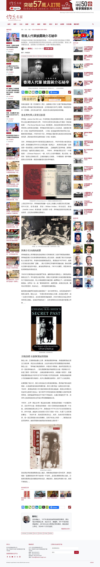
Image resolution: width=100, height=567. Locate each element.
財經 (26, 24)
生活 (32, 24)
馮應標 (85, 159)
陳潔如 (50, 56)
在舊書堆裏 (48, 49)
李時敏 (45, 56)
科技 (50, 24)
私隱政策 (92, 562)
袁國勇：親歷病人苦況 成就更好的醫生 (88, 57)
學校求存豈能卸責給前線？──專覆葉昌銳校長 (88, 83)
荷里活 (40, 56)
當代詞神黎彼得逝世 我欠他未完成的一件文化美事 (88, 211)
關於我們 (76, 24)
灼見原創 (24, 56)
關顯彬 (85, 92)
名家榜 (62, 24)
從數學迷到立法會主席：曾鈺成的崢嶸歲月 (88, 142)
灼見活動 (68, 24)
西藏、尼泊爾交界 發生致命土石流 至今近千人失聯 (12, 114)
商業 (44, 24)
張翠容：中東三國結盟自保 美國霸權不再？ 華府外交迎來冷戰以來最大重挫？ (88, 101)
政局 (9, 24)
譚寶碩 (85, 67)
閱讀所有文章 (65, 529)
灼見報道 (9, 110)
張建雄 (85, 152)
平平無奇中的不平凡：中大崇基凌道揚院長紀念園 (88, 168)
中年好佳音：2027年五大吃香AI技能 (88, 202)
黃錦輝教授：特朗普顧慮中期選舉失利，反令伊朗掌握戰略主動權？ (12, 158)
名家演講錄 (9, 43)
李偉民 (85, 196)
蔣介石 (35, 56)
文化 (21, 24)
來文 (85, 85)
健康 (38, 24)
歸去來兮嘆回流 (88, 158)
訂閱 (76, 552)
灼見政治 (9, 63)
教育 (15, 24)
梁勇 (85, 171)
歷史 (29, 29)
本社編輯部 (11, 49)
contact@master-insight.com (39, 557)
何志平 (85, 135)
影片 (56, 24)
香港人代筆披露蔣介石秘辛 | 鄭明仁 (39, 29)
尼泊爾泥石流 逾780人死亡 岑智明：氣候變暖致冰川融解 (12, 68)
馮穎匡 (85, 205)
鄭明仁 (30, 49)
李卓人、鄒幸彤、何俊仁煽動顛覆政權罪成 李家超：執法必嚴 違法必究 (88, 109)
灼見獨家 (30, 56)
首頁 (22, 29)
